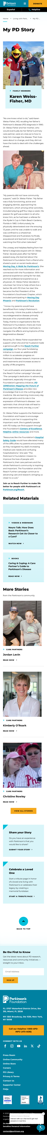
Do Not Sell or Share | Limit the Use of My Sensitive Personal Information (21, 1124)
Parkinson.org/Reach (13, 489)
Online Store (9, 1064)
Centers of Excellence (31, 429)
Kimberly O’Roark (14, 725)
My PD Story (37, 19)
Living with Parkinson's (20, 19)
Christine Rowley (14, 796)
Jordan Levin (11, 654)
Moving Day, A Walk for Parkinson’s (21, 266)
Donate (37, 4)
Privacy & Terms (11, 1076)
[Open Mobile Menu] (24, 3)
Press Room (9, 1055)
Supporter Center (12, 1085)
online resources (20, 432)
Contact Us (8, 1081)
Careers (7, 1068)
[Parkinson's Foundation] (9, 4)
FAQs (5, 1089)
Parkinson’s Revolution (27, 301)
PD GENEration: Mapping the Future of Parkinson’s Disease (20, 386)
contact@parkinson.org (13, 1131)
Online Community (12, 1060)
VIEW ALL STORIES (23, 811)
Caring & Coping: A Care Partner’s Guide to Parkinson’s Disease (21, 566)
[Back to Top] (23, 921)
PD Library (8, 1072)
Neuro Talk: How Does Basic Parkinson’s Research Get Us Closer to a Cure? (23, 532)
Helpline (7, 432)
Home (5, 19)
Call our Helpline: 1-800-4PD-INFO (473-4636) (23, 1030)
